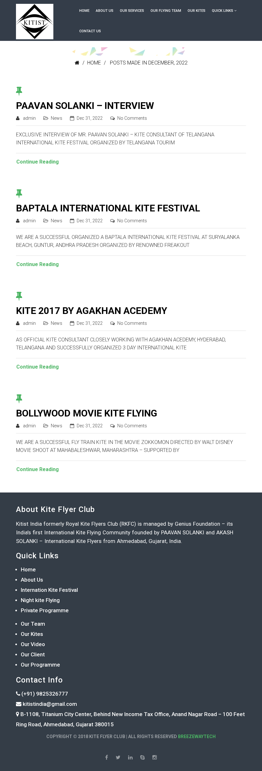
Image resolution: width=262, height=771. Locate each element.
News (56, 118)
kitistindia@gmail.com (49, 704)
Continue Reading (37, 162)
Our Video (33, 644)
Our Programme (40, 664)
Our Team (33, 624)
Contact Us (90, 31)
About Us (104, 11)
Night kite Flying (40, 600)
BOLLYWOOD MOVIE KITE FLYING (86, 413)
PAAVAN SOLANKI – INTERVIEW (85, 105)
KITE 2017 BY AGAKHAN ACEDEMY (91, 310)
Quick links (222, 11)
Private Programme (45, 610)
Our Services (132, 11)
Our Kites (196, 11)
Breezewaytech (197, 736)
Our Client (33, 654)
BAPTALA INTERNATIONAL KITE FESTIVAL (108, 208)
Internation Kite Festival (49, 590)
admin (29, 118)
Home (84, 11)
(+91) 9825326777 (44, 694)
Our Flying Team (165, 11)
